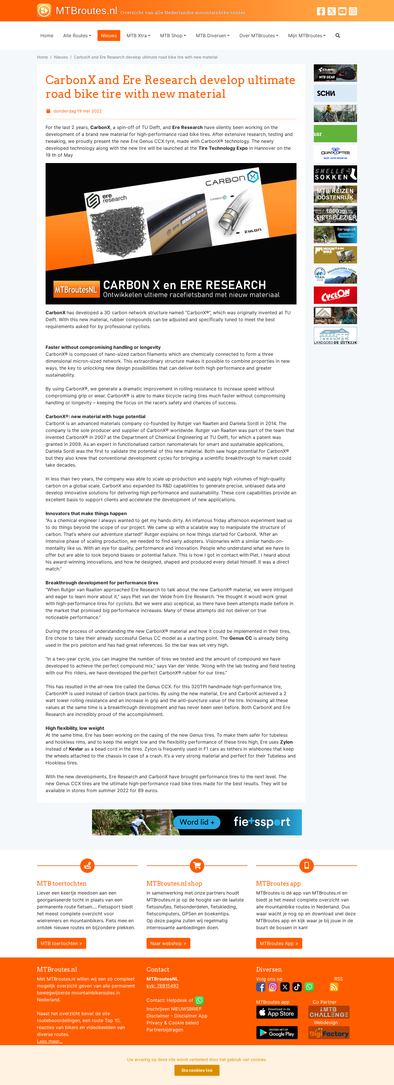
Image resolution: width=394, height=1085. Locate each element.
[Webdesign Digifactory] (329, 1032)
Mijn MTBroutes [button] (305, 35)
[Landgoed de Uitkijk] (335, 336)
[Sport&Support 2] (335, 316)
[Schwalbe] (335, 94)
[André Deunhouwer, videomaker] (329, 1011)
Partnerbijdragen (165, 1029)
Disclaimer (158, 1016)
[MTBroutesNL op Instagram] (272, 986)
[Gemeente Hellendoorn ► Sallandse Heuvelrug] (335, 134)
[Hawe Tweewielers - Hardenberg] (335, 215)
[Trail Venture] (335, 276)
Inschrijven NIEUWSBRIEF (174, 1009)
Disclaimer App (190, 1016)
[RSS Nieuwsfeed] (334, 986)
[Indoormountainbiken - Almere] (335, 114)
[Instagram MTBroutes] (353, 10)
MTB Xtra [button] (137, 35)
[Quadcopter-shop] (335, 155)
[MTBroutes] (46, 10)
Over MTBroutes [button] (257, 35)
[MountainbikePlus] (335, 256)
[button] (338, 35)
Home (46, 35)
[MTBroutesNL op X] (285, 986)
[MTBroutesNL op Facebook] (260, 986)
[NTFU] (335, 235)
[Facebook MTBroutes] (322, 10)
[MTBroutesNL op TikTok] (297, 986)
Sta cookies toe (197, 1070)
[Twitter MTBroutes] (333, 10)
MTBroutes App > (279, 943)
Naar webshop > (168, 943)
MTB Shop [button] (171, 35)
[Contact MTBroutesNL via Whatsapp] (199, 1000)
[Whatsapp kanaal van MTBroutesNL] (309, 986)
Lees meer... (50, 1041)
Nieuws (109, 35)
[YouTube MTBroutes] (343, 10)
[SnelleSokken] (335, 175)
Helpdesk (177, 1000)
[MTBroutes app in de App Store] (277, 1011)
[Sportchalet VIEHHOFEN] (335, 195)
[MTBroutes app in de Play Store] (277, 1032)
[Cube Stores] (335, 74)
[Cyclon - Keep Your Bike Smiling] (335, 296)
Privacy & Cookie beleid (173, 1023)
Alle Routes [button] (75, 35)
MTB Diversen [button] (211, 35)
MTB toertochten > (61, 943)
